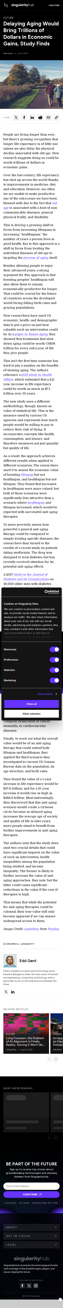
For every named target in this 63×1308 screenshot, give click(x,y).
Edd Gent (8, 53)
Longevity (27, 944)
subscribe (54, 5)
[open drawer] (6, 5)
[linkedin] (12, 992)
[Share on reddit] (40, 117)
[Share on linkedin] (32, 117)
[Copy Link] (56, 117)
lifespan (27, 474)
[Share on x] (16, 117)
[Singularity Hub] (22, 5)
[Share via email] (48, 117)
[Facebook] (22, 1285)
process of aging (36, 257)
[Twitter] (29, 1285)
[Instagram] (35, 1285)
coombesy (31, 929)
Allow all (32, 704)
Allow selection (31, 713)
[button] (31, 1227)
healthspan (36, 502)
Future (8, 17)
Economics (10, 944)
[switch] (54, 659)
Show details (45, 694)
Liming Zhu (11, 1049)
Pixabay (53, 929)
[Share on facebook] (24, 117)
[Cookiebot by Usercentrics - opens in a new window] (45, 592)
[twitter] (6, 992)
